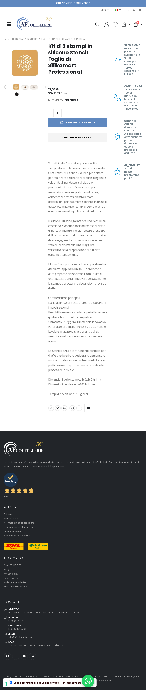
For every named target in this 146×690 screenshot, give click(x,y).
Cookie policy (11, 578)
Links (103, 10)
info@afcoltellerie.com (20, 637)
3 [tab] (27, 94)
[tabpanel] (16, 87)
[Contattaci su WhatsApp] (88, 681)
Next (44, 87)
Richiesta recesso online (17, 535)
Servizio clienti (11, 518)
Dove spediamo (12, 531)
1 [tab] (17, 94)
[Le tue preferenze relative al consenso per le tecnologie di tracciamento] (6, 683)
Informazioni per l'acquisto (18, 527)
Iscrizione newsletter (15, 582)
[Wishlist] (115, 24)
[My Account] (106, 24)
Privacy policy (11, 573)
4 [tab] (33, 94)
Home (5, 39)
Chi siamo (9, 514)
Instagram (7, 656)
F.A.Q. (6, 569)
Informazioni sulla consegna (19, 522)
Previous (5, 87)
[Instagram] (134, 10)
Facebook (51, 408)
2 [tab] (22, 94)
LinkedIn (64, 408)
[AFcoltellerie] (34, 23)
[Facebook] (128, 10)
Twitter (58, 408)
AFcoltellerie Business (15, 586)
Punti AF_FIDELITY (13, 565)
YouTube (24, 656)
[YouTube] (140, 10)
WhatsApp (32, 656)
